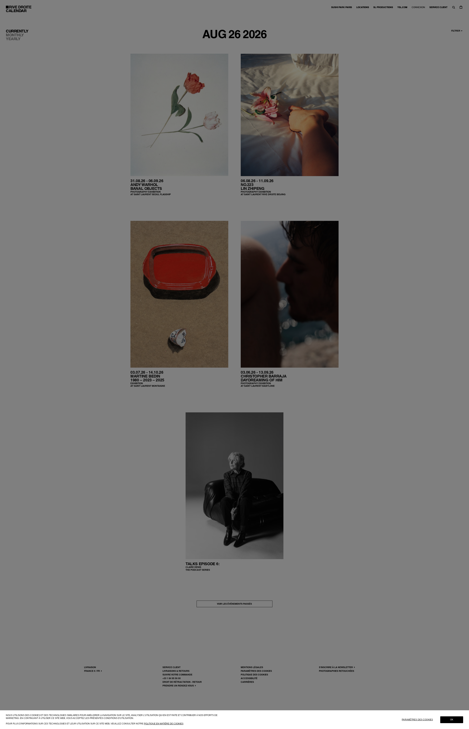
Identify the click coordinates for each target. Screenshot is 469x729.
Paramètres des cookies (417, 719)
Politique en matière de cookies (163, 723)
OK (451, 719)
